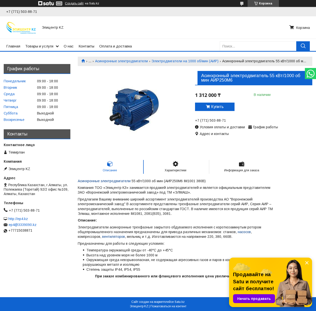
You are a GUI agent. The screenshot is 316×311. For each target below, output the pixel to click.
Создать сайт (74, 3)
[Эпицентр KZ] (21, 27)
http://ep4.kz (18, 219)
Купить (217, 107)
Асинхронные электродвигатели (121, 61)
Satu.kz (180, 302)
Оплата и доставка (115, 46)
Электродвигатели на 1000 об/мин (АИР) (184, 61)
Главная (13, 46)
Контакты (86, 46)
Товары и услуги (39, 46)
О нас (69, 46)
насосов (244, 232)
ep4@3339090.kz (23, 225)
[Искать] (303, 46)
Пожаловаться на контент (168, 306)
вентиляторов (113, 237)
